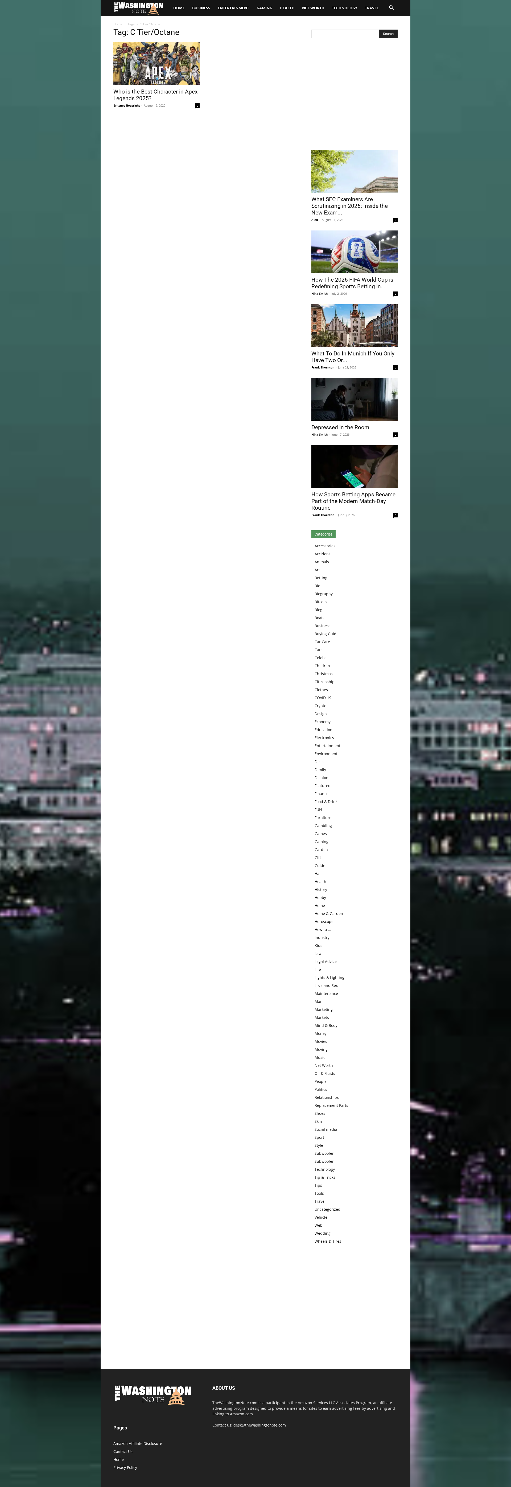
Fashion (321, 777)
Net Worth (313, 7)
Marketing (324, 1009)
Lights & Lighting (329, 977)
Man (319, 1001)
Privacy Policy (125, 1467)
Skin (318, 1121)
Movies (321, 1041)
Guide (320, 865)
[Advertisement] (354, 95)
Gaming (264, 7)
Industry (322, 937)
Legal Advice (326, 961)
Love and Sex (326, 985)
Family (320, 769)
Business (201, 7)
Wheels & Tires (328, 1241)
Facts (319, 761)
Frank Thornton (322, 367)
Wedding (323, 1233)
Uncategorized (327, 1209)
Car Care (322, 641)
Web (319, 1225)
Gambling (323, 825)
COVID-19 (323, 697)
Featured (323, 785)
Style (319, 1145)
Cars (319, 649)
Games (321, 833)
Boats (319, 617)
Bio (317, 585)
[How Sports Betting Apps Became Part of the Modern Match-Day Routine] (354, 466)
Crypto (320, 705)
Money (321, 1033)
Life (318, 969)
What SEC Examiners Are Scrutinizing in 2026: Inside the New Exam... (349, 206)
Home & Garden (329, 913)
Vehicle (321, 1217)
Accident (322, 553)
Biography (324, 593)
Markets (322, 1017)
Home (117, 24)
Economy (323, 721)
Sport (319, 1137)
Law (318, 953)
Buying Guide (327, 633)
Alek (314, 220)
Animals (322, 561)
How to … (323, 929)
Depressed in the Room (340, 427)
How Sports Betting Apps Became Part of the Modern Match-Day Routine (353, 501)
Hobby (320, 897)
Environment (326, 753)
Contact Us (123, 1451)
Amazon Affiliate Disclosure (137, 1443)
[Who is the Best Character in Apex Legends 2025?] (156, 63)
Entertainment (233, 7)
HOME (179, 7)
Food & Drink (326, 801)
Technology (344, 7)
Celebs (321, 657)
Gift (318, 857)
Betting (321, 577)
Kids (318, 945)
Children (322, 665)
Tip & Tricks (325, 1177)
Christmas (324, 673)
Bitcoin (321, 601)
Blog (318, 609)
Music (320, 1057)
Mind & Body (326, 1025)
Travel (372, 7)
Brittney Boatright (126, 105)
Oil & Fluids (325, 1073)
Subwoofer (324, 1153)
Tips (318, 1185)
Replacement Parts (331, 1105)
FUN (318, 809)
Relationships (327, 1097)
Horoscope (324, 921)
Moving (321, 1049)
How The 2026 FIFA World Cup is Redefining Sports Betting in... (352, 283)
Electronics (324, 737)
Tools (319, 1193)
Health (287, 7)
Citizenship (325, 681)
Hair (318, 873)
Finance (321, 793)
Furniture (323, 817)
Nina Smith (319, 293)
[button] (391, 8)
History (321, 889)
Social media (326, 1129)
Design (321, 713)
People (321, 1081)
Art (317, 569)
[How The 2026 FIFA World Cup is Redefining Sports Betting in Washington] (354, 251)
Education (323, 729)
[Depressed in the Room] (354, 399)
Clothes (321, 689)
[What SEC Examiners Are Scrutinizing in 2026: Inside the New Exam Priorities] (354, 171)
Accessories (325, 545)
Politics (321, 1089)
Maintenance (326, 993)
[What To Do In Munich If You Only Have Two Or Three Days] (354, 325)
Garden (321, 849)
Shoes (320, 1113)
